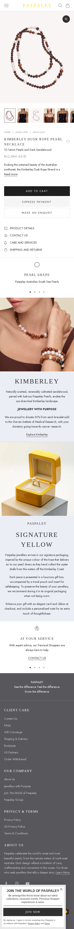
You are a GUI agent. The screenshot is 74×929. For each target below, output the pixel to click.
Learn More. (63, 872)
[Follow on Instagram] (17, 883)
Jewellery (22, 132)
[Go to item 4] (49, 115)
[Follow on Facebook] (6, 883)
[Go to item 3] (36, 115)
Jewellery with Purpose (17, 786)
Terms (47, 923)
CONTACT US (37, 658)
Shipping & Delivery (16, 739)
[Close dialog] (61, 889)
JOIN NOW (32, 912)
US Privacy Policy (14, 827)
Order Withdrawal (15, 759)
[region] (37, 273)
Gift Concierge (13, 732)
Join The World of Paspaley (20, 793)
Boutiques (10, 746)
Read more (10, 174)
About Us (9, 779)
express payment (37, 202)
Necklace (39, 132)
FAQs (7, 725)
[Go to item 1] (10, 115)
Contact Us (10, 719)
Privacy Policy (12, 820)
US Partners (11, 752)
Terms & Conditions (16, 833)
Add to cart (37, 191)
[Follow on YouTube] (27, 883)
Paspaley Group (13, 800)
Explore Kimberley (37, 434)
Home (7, 132)
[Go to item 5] (62, 115)
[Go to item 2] (23, 115)
